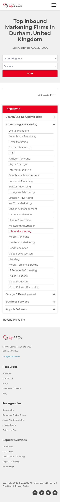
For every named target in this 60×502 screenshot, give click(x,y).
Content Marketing (20, 147)
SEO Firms (7, 446)
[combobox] (30, 59)
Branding (14, 259)
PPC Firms (7, 451)
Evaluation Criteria (11, 388)
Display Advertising (20, 220)
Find (30, 73)
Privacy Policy (22, 486)
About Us (7, 373)
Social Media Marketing (22, 136)
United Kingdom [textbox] (13, 58)
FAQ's (5, 383)
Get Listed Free (9, 430)
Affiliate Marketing (19, 158)
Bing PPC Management (23, 208)
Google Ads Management (24, 175)
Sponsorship (8, 410)
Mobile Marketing (19, 236)
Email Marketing (18, 141)
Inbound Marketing (20, 231)
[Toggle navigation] (54, 5)
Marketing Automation (22, 225)
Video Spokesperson (21, 253)
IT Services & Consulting (23, 270)
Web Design (8, 466)
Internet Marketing (20, 169)
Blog (4, 393)
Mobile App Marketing (22, 242)
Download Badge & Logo (14, 415)
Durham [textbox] (8, 66)
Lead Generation (18, 247)
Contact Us (7, 378)
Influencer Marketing (21, 214)
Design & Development (21, 294)
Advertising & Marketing (21, 124)
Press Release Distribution (24, 287)
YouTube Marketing (20, 203)
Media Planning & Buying (23, 264)
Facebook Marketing (21, 181)
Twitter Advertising (20, 186)
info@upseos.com (11, 356)
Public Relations (18, 275)
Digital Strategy (18, 164)
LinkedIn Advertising (21, 197)
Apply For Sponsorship (13, 420)
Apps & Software (16, 309)
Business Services (17, 301)
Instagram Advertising (22, 192)
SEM (11, 153)
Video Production (19, 281)
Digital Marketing (19, 130)
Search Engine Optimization (24, 116)
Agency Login (9, 425)
